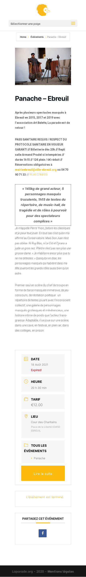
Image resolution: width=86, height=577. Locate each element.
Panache (39, 458)
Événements (37, 37)
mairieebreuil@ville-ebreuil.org (36, 169)
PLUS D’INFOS (39, 174)
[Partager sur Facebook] (43, 533)
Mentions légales (61, 571)
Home (23, 37)
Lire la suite (43, 474)
